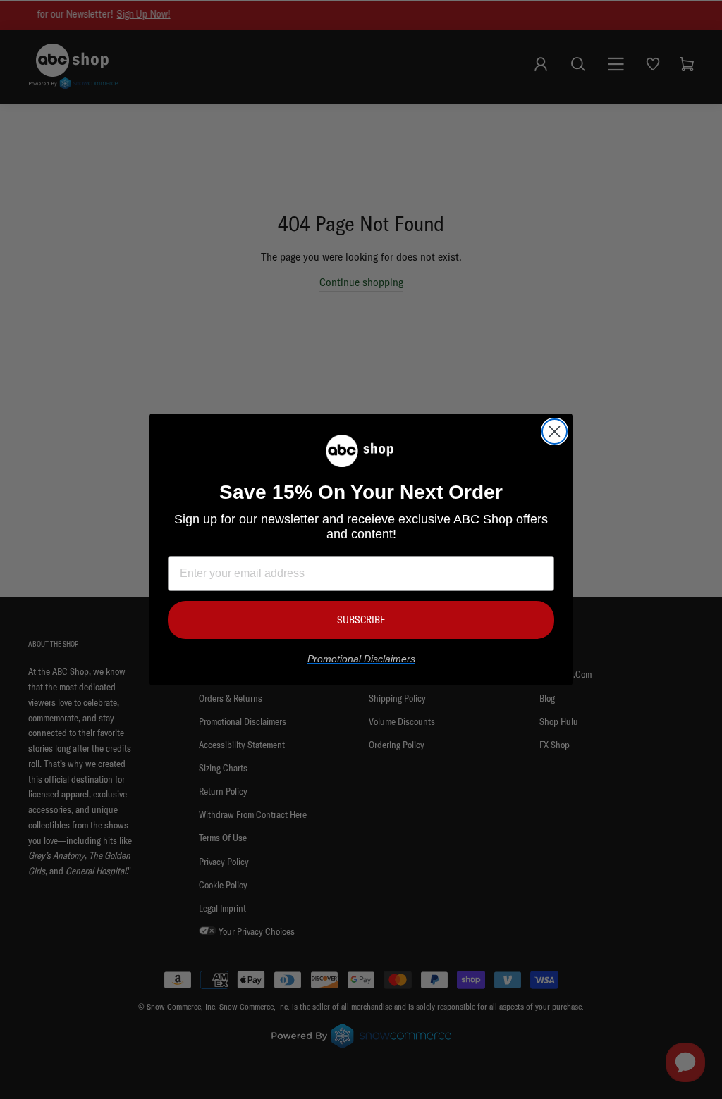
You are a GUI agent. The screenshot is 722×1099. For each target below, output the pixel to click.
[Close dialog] (554, 431)
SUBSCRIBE (361, 619)
